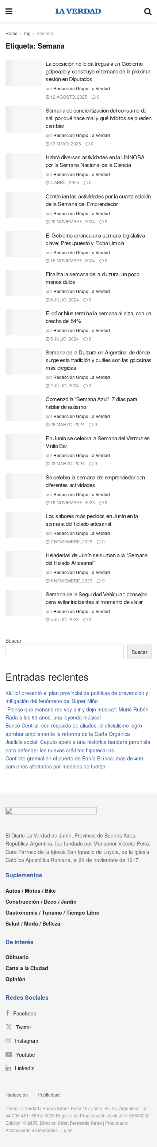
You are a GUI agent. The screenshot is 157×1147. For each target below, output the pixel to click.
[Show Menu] (8, 11)
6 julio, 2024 (64, 299)
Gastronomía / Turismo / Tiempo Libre (52, 912)
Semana (45, 33)
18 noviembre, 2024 (72, 260)
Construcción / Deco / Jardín (41, 901)
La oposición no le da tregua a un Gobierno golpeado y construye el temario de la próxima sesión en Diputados (98, 71)
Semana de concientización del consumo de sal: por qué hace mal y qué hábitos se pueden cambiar (99, 117)
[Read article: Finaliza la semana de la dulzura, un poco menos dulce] (23, 283)
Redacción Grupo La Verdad (81, 88)
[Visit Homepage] (78, 11)
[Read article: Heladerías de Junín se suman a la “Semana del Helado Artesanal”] (23, 564)
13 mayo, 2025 (65, 143)
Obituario (17, 957)
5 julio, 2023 (64, 619)
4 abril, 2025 (64, 182)
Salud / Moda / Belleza (32, 923)
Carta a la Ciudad (26, 968)
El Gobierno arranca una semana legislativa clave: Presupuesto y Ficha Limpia (95, 239)
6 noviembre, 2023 (70, 580)
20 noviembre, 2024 (72, 221)
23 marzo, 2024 (67, 463)
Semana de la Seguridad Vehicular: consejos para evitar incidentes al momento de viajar (96, 597)
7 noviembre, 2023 (70, 541)
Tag (27, 33)
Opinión (15, 979)
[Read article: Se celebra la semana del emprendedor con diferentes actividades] (23, 486)
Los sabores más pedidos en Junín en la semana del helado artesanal (92, 519)
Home (11, 33)
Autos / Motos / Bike (30, 890)
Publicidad (49, 1094)
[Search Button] (148, 11)
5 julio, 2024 (64, 338)
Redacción (16, 1094)
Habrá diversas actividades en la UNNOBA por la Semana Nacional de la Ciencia (95, 160)
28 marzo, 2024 (67, 424)
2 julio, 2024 (64, 385)
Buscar (13, 640)
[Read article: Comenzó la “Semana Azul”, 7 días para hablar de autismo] (23, 408)
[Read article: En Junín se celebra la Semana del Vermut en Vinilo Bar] (23, 447)
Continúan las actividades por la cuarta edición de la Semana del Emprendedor (98, 200)
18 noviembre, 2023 (72, 502)
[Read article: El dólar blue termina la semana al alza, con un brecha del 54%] (23, 322)
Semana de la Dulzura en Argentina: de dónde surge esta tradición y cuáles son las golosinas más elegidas (99, 359)
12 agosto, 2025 (68, 97)
